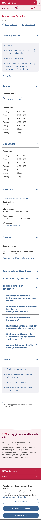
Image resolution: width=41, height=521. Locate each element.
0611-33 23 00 (14, 99)
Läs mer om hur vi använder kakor (15, 497)
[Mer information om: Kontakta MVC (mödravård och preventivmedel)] (35, 50)
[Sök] (39, 2)
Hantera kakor (21, 502)
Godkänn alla (21, 515)
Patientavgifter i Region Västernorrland (18, 258)
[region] (20, 500)
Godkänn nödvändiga (21, 509)
